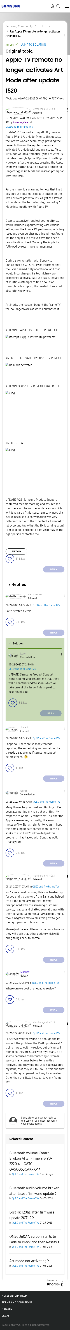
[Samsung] (10, 6)
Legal (6, 1315)
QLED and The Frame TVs (19, 126)
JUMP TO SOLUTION (33, 44)
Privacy (7, 1309)
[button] (61, 110)
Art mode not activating (27, 1261)
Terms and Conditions (17, 1302)
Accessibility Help (14, 1295)
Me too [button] (16, 551)
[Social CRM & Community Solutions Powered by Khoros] (55, 1283)
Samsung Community (19, 26)
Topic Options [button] (58, 35)
